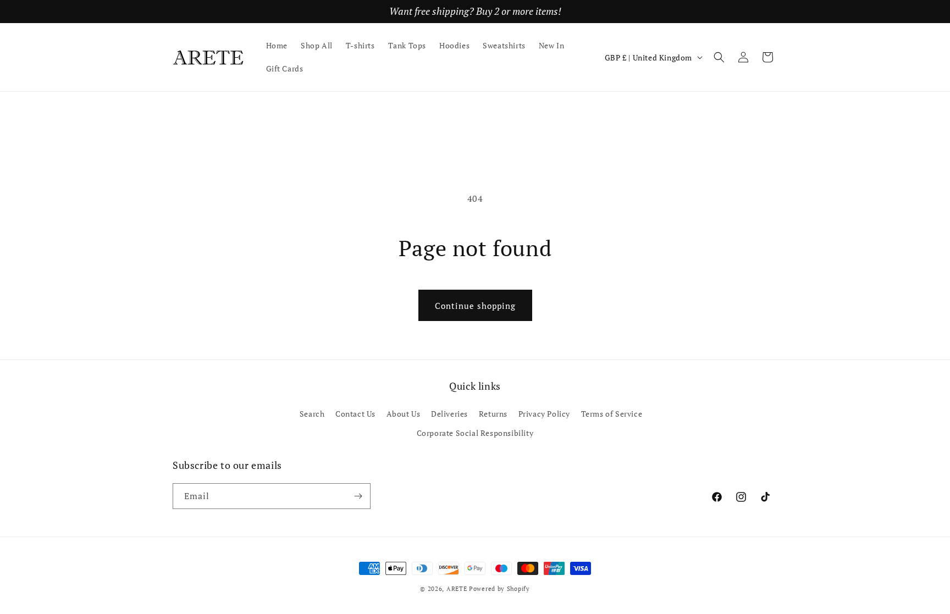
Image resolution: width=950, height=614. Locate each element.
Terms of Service (612, 413)
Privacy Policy (544, 413)
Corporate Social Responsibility (475, 433)
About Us (403, 413)
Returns (493, 413)
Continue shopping (475, 305)
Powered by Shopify (499, 589)
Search (312, 413)
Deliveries (449, 413)
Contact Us (355, 413)
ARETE (456, 589)
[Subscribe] (358, 496)
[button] (719, 57)
